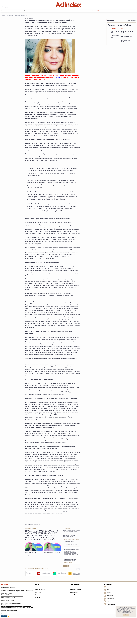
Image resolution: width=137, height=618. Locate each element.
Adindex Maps (73, 595)
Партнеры (38, 592)
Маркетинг (24, 15)
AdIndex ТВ (95, 11)
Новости (37, 597)
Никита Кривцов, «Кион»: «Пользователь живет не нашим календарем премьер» (33, 554)
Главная (3, 15)
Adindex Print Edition (75, 589)
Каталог (37, 595)
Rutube (108, 601)
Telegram (109, 593)
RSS (108, 590)
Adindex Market (74, 592)
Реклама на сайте (40, 589)
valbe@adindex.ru (68, 562)
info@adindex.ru (111, 604)
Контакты (109, 587)
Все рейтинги (132, 20)
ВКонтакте (110, 595)
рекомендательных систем (122, 612)
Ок (125, 614)
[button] (79, 569)
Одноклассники (111, 598)
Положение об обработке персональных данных (11, 601)
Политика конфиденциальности (7, 598)
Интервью (17, 15)
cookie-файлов (126, 610)
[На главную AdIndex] (68, 4)
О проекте (38, 587)
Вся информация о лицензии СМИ (8, 597)
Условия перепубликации (6, 589)
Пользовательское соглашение (7, 600)
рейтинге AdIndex (34, 192)
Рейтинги (72, 587)
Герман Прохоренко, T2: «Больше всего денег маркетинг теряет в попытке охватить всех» (52, 554)
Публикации (10, 15)
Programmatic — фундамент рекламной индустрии (69, 536)
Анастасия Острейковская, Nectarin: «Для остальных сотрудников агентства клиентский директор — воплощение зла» (71, 532)
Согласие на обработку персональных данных (10, 603)
